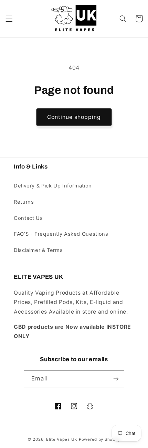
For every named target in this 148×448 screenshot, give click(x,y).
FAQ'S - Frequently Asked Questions (61, 234)
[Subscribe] (116, 378)
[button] (9, 19)
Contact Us (28, 218)
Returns (24, 202)
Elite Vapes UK (61, 439)
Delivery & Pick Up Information (53, 186)
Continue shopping (74, 117)
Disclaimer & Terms (38, 250)
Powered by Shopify (99, 439)
